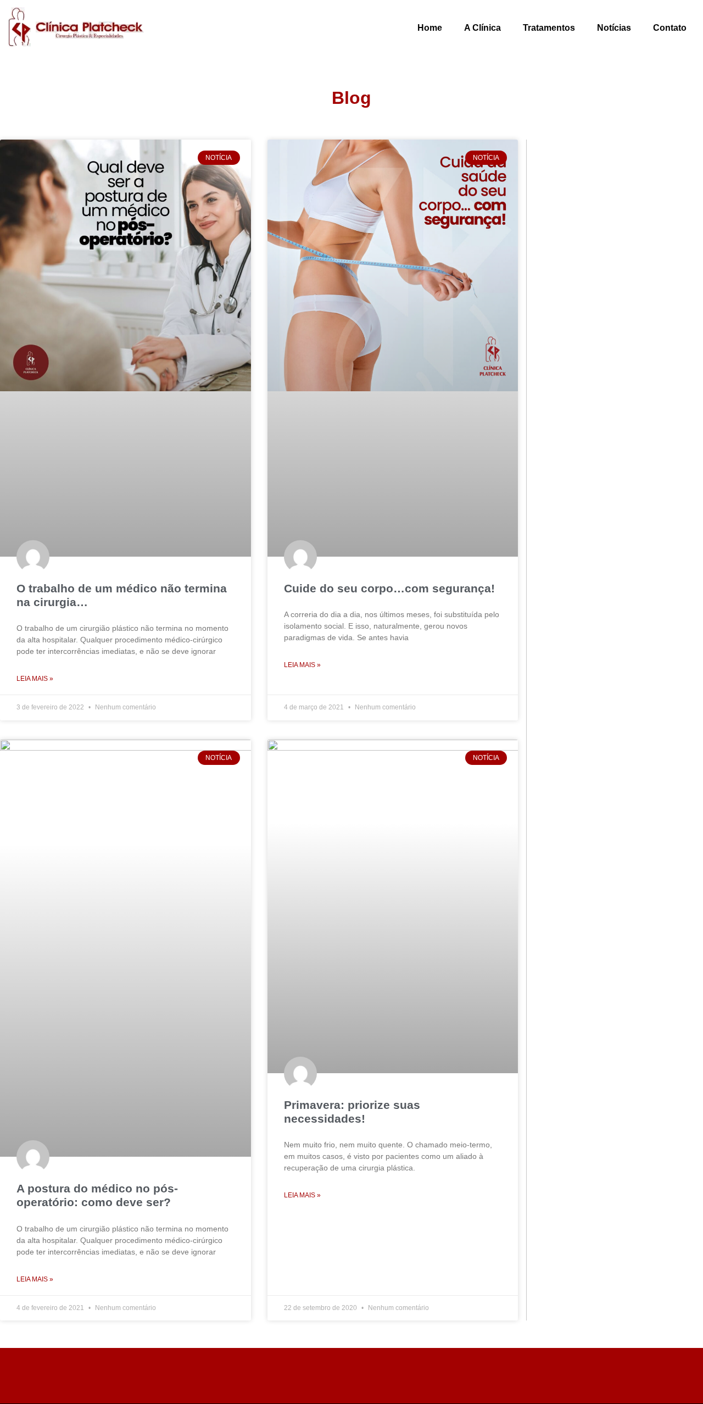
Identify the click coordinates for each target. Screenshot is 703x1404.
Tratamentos (549, 27)
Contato (670, 27)
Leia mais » (34, 678)
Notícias (614, 27)
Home (429, 27)
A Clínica (482, 27)
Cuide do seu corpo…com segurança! (389, 588)
